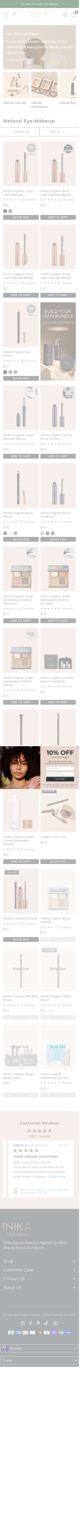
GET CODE (59, 779)
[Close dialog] (79, 747)
